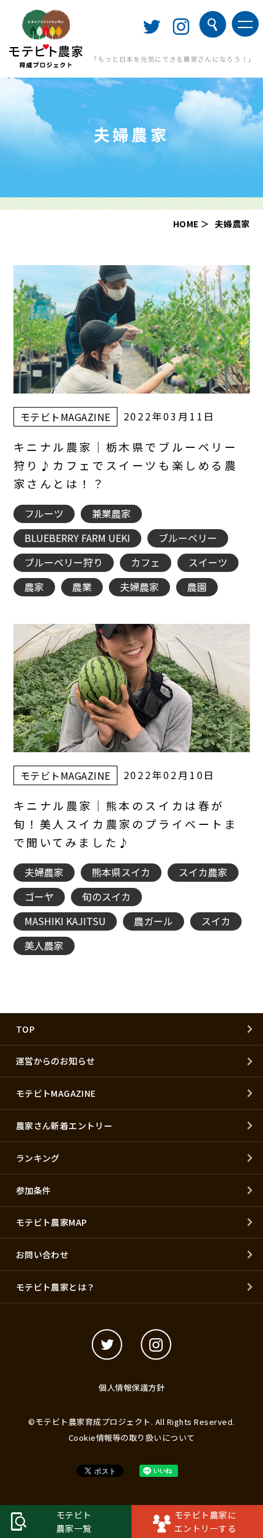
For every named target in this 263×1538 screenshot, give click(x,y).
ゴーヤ (39, 896)
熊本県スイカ (121, 872)
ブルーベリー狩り (63, 562)
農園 (197, 586)
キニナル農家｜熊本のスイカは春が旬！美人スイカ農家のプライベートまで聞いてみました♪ (125, 823)
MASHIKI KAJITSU (65, 921)
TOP (25, 1029)
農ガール (153, 921)
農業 (82, 586)
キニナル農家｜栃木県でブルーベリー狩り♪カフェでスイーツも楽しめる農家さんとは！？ (125, 465)
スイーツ (208, 562)
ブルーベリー (187, 537)
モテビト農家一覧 (74, 1521)
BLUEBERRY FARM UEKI (77, 537)
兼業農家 (111, 513)
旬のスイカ (106, 896)
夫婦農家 (139, 586)
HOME (186, 224)
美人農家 (44, 945)
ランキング (38, 1158)
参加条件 (33, 1190)
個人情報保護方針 (131, 1387)
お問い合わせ (42, 1254)
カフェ (145, 562)
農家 (34, 586)
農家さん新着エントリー (64, 1125)
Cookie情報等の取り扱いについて (132, 1437)
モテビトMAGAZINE (65, 416)
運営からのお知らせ (55, 1061)
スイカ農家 (203, 872)
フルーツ (44, 513)
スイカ (216, 921)
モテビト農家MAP (51, 1222)
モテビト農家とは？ (55, 1287)
